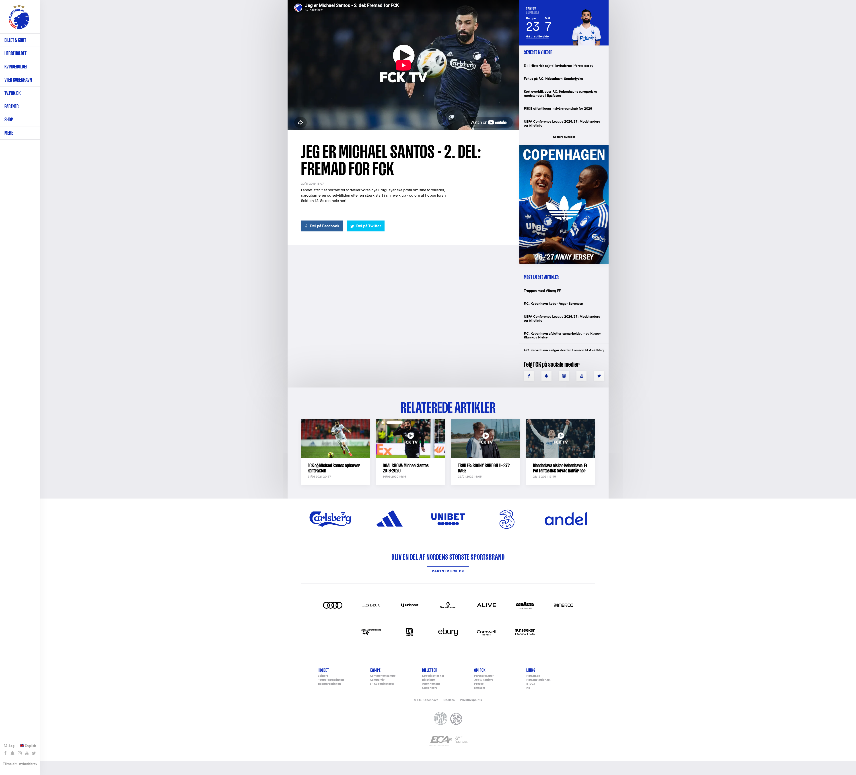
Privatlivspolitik (471, 700)
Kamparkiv (377, 679)
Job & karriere (483, 679)
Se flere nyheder (564, 136)
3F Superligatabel (382, 683)
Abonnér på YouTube (27, 753)
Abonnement (431, 683)
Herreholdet (15, 53)
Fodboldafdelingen (331, 679)
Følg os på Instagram (19, 753)
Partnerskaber (484, 675)
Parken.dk (533, 675)
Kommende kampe (382, 675)
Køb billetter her (433, 675)
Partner (11, 106)
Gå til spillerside (537, 36)
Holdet (323, 670)
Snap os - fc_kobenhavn (12, 753)
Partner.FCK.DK (448, 571)
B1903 (530, 683)
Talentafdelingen (329, 683)
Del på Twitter (368, 226)
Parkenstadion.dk (538, 679)
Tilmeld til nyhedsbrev (20, 764)
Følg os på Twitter (34, 753)
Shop (8, 119)
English (30, 745)
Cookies (449, 700)
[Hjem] (19, 19)
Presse (479, 683)
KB (528, 687)
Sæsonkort (429, 687)
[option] (403, 65)
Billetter (429, 670)
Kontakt (479, 687)
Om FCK (480, 670)
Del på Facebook (324, 226)
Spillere (323, 675)
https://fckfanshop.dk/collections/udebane (560, 147)
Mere (8, 133)
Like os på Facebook (5, 753)
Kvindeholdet (16, 67)
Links (530, 670)
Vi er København (18, 80)
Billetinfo (428, 679)
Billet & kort (15, 40)
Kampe (375, 670)
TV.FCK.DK (12, 93)
